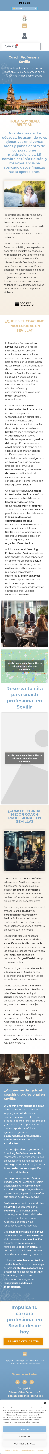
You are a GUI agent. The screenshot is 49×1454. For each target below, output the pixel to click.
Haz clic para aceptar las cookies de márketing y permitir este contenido (24, 666)
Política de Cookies (11, 1450)
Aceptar (24, 1429)
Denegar (24, 1436)
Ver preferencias (24, 1444)
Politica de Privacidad (27, 1450)
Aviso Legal (40, 1450)
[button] (45, 1402)
